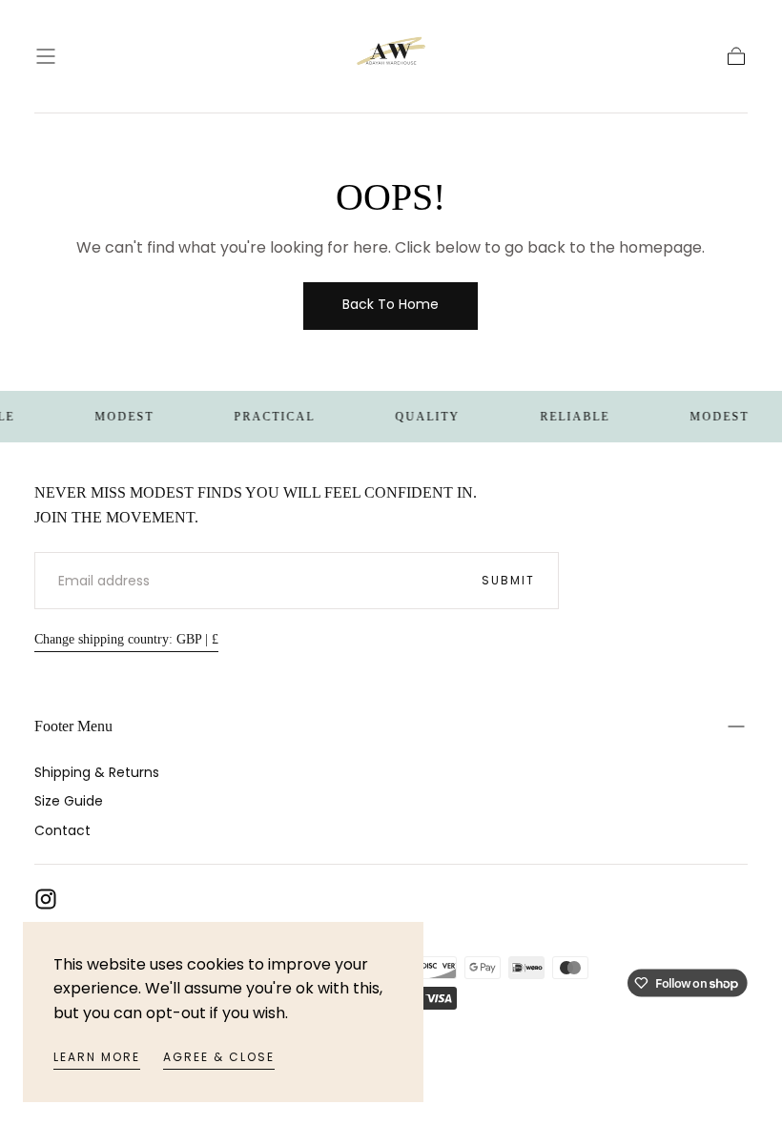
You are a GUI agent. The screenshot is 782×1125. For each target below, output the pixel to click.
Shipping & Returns (96, 772)
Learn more (96, 1057)
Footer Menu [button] (73, 726)
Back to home (390, 304)
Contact (62, 830)
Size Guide (68, 800)
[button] (45, 56)
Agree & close (219, 1057)
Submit (508, 580)
